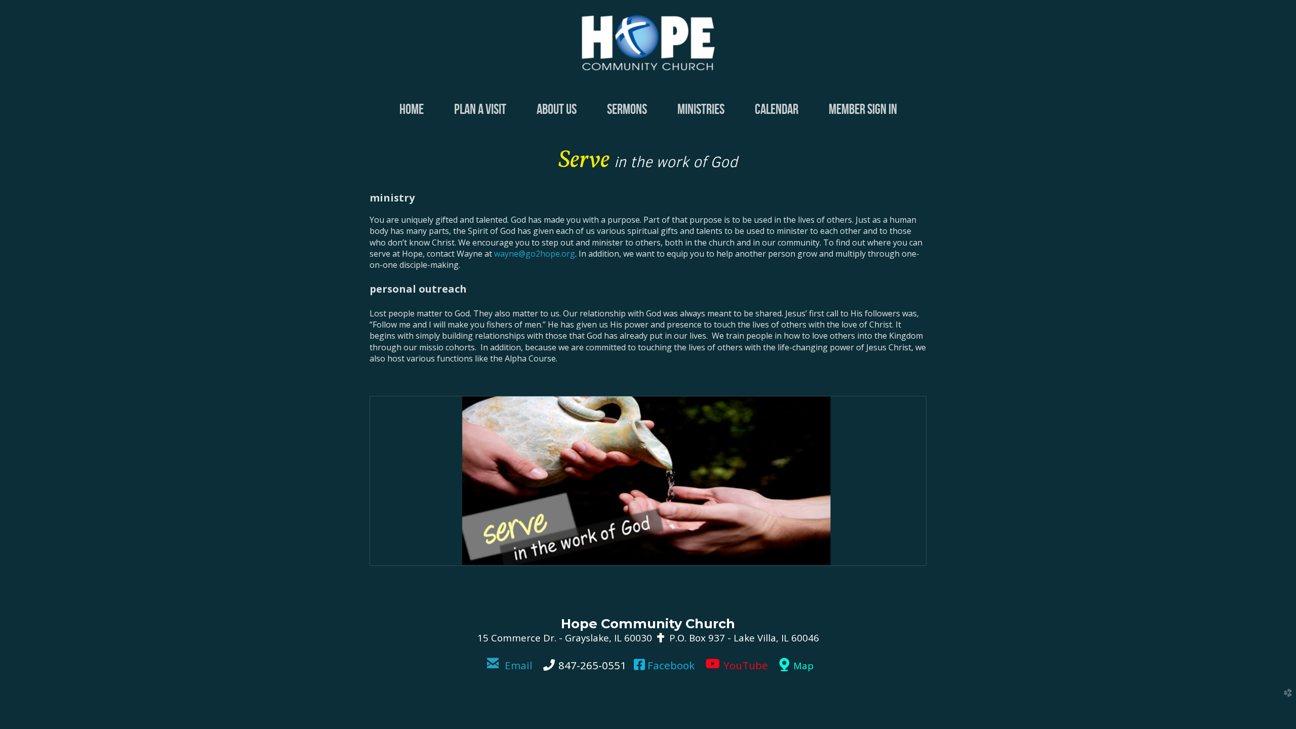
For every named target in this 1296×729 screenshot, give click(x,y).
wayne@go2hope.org (534, 253)
